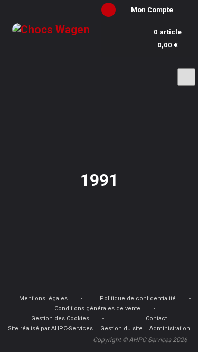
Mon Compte (152, 10)
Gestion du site (121, 328)
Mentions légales (43, 298)
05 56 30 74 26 (59, 73)
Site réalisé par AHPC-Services (50, 328)
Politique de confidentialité (138, 298)
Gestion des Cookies (60, 318)
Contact (156, 318)
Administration (169, 328)
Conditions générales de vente (97, 308)
